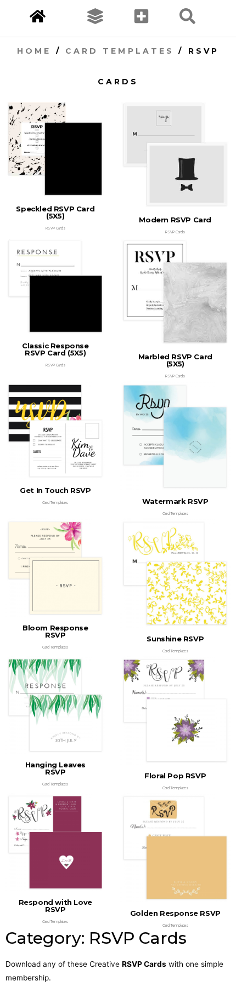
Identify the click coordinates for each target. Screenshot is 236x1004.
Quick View (55, 191)
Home (34, 51)
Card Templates (119, 51)
